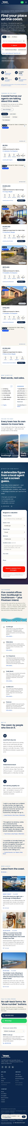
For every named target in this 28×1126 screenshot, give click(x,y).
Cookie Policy (20, 1120)
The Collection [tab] (6, 120)
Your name (5, 553)
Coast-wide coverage (21, 58)
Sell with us (18, 1074)
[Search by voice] (23, 41)
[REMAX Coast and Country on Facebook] (2, 1067)
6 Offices (4, 58)
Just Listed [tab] (13, 114)
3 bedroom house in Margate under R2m (11, 49)
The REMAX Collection (15, 1114)
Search (15, 45)
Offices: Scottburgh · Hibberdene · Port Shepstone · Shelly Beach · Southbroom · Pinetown (13, 1111)
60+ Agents (11, 58)
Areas (2, 1080)
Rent (2, 1076)
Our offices (3, 1093)
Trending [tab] (4, 114)
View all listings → (7, 109)
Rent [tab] (9, 36)
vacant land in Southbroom (22, 49)
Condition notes (9, 542)
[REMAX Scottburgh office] (1, 620)
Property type (6, 529)
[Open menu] (26, 2)
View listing (20, 159)
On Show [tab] (14, 36)
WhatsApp (8, 1020)
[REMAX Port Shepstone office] (11, 620)
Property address (7, 515)
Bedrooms (5, 536)
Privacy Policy (18, 573)
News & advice (4, 1097)
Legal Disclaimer (4, 1120)
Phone (4, 560)
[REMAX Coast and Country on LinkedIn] (12, 1067)
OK (23, 1116)
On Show (3, 1078)
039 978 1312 (6, 506)
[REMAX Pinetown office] (26, 621)
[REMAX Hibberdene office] (6, 621)
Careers (3, 1101)
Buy (2, 1074)
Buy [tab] (4, 36)
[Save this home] (24, 126)
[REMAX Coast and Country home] (5, 2)
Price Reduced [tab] (6, 117)
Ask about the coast (20, 1122)
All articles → (4, 872)
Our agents (3, 1095)
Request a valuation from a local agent (13, 569)
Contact (3, 1099)
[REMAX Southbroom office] (21, 620)
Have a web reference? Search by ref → (11, 53)
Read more (6, 401)
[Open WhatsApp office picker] (22, 2)
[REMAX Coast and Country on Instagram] (6, 1067)
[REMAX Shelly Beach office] (16, 621)
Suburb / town (6, 522)
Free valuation (18, 1076)
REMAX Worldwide (5, 1114)
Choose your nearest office (10, 1028)
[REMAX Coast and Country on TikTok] (9, 1067)
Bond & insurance (19, 1078)
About (2, 1091)
